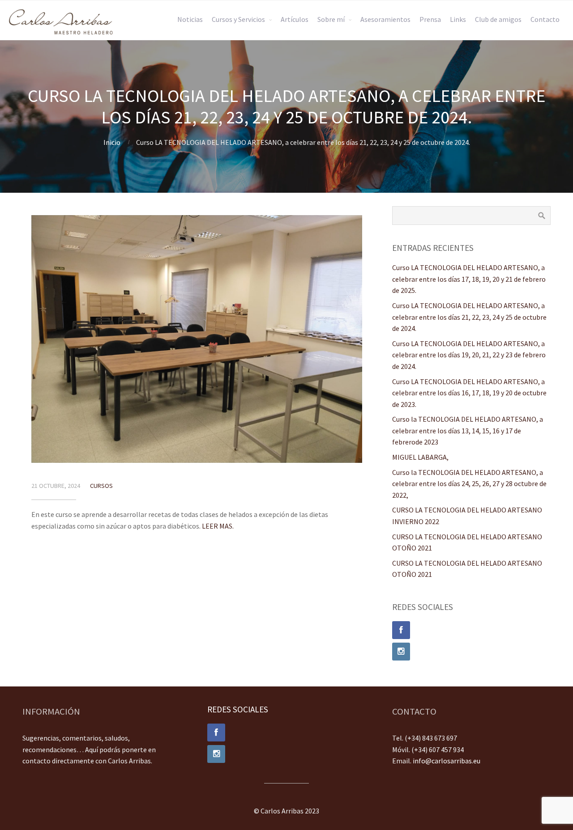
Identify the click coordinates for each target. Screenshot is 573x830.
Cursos (101, 486)
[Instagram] (471, 652)
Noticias (190, 19)
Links (458, 19)
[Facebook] (471, 630)
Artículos (294, 19)
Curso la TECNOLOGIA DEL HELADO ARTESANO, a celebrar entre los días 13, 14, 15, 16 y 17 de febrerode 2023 (467, 430)
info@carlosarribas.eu (446, 760)
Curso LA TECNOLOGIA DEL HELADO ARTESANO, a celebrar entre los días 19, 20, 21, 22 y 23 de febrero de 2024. (469, 355)
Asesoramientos (385, 19)
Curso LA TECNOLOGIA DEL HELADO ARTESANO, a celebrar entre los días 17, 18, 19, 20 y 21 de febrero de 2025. (469, 279)
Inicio (111, 142)
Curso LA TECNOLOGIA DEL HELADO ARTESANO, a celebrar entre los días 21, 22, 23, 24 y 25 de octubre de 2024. (469, 317)
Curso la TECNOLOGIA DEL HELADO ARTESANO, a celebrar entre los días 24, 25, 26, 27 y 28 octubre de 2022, (469, 484)
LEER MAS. (218, 525)
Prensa (430, 19)
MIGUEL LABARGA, (420, 457)
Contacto (545, 19)
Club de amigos (498, 19)
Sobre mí (331, 19)
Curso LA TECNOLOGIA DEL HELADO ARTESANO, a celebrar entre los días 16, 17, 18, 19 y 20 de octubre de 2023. (469, 393)
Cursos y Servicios (238, 19)
